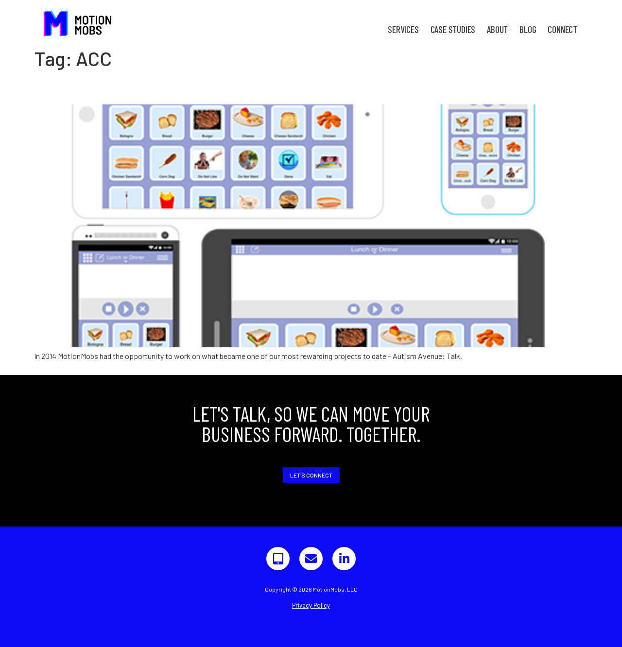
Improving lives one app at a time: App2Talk (180, 87)
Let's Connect (311, 475)
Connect (562, 29)
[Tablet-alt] (278, 558)
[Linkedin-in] (344, 558)
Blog (527, 29)
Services (403, 29)
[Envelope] (311, 558)
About (497, 29)
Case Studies (453, 29)
